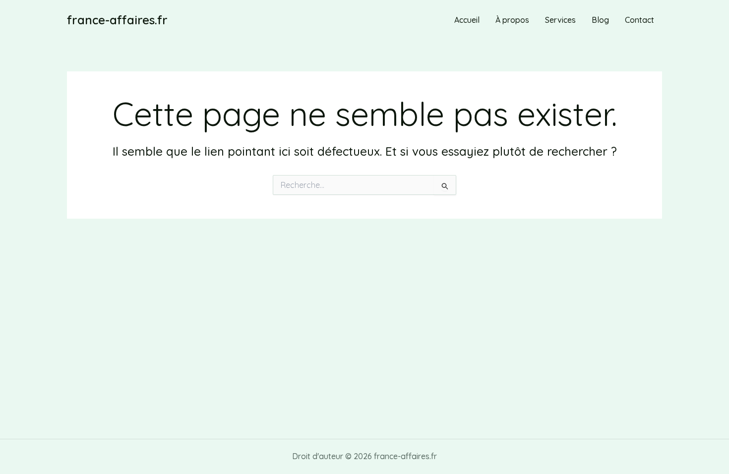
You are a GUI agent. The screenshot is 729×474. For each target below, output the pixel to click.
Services (560, 20)
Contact (639, 20)
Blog (600, 20)
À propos (512, 20)
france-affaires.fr (117, 19)
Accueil (467, 20)
